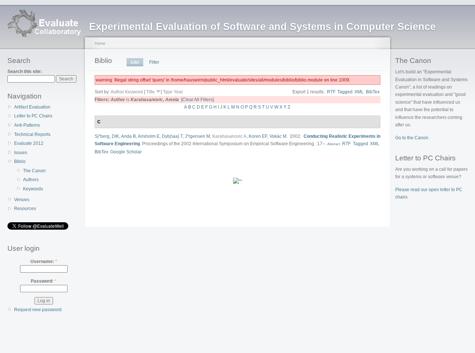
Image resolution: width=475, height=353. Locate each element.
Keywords (33, 189)
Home (100, 43)
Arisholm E (149, 136)
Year (178, 91)
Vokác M (277, 136)
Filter (154, 62)
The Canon (34, 170)
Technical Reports (32, 134)
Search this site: (24, 71)
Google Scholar (126, 151)
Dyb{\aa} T (172, 136)
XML (359, 91)
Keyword (134, 91)
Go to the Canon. (412, 137)
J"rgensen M (197, 136)
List (135, 62)
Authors (31, 179)
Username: (43, 261)
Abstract (333, 144)
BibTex (373, 91)
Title (150, 91)
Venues (21, 199)
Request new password (38, 309)
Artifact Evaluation (32, 107)
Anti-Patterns (27, 125)
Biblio (20, 161)
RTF (331, 91)
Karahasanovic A (229, 136)
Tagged (345, 91)
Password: (43, 281)
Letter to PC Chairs (33, 116)
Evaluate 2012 (28, 143)
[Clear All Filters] (197, 99)
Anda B (128, 136)
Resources (25, 208)
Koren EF (258, 136)
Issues (20, 152)
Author (117, 91)
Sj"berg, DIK (107, 136)
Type (168, 91)
